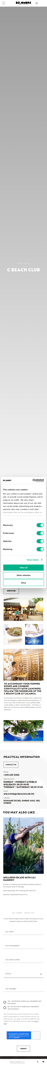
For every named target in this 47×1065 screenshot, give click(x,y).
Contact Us (11, 765)
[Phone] (35, 1062)
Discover (11, 591)
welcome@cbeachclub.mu (19, 794)
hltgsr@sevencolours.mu (18, 894)
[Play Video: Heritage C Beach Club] (23, 730)
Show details (33, 560)
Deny (23, 583)
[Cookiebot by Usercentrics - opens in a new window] (33, 480)
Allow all (23, 568)
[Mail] (41, 1062)
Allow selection (24, 575)
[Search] (36, 3)
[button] (23, 974)
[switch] (40, 533)
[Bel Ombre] (23, 4)
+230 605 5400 (11, 775)
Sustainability (17, 1061)
